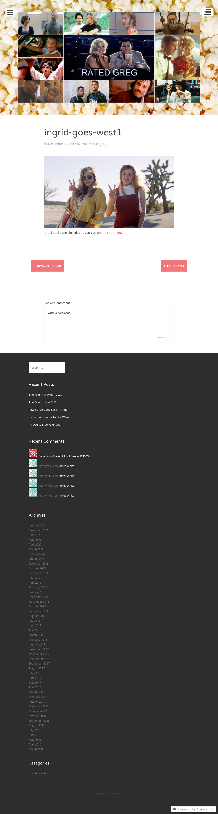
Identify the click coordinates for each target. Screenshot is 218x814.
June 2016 (35, 735)
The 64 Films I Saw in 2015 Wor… (73, 456)
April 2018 (35, 630)
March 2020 (36, 549)
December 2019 (39, 563)
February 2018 (38, 640)
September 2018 (39, 611)
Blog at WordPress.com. (109, 793)
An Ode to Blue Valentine (44, 424)
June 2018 (35, 625)
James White (66, 466)
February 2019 (38, 587)
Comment (162, 337)
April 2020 (35, 544)
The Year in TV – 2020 (43, 402)
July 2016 (34, 730)
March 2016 (36, 749)
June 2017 (35, 678)
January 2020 (37, 559)
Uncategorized (38, 773)
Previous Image (47, 265)
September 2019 (39, 573)
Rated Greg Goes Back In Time (48, 410)
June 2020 (35, 535)
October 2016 (37, 716)
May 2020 (35, 540)
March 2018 (36, 635)
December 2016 (39, 706)
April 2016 (35, 744)
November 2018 (39, 601)
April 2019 (35, 582)
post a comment (109, 233)
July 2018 (34, 621)
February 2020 (38, 554)
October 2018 (37, 606)
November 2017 (39, 654)
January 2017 (37, 701)
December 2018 (39, 597)
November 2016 (39, 711)
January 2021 (37, 525)
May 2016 (35, 740)
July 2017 (34, 673)
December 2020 (39, 530)
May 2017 (35, 682)
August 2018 (37, 616)
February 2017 (38, 697)
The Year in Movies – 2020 (45, 395)
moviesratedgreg (93, 144)
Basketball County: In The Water (49, 417)
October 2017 (37, 659)
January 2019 (37, 592)
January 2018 (37, 644)
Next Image (174, 265)
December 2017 (39, 649)
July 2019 (34, 578)
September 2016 (39, 721)
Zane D (43, 456)
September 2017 (39, 663)
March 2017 (36, 692)
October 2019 (37, 568)
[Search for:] (47, 368)
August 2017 (37, 668)
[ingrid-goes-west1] (109, 227)
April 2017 (35, 687)
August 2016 (37, 725)
